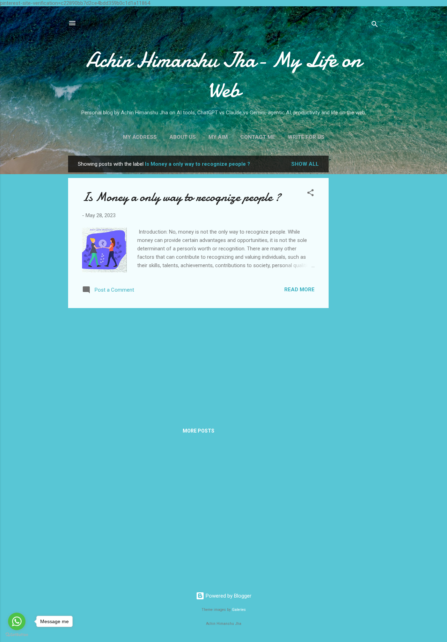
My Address (140, 137)
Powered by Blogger (227, 596)
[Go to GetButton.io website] (17, 635)
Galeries (239, 609)
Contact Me (257, 137)
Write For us (306, 137)
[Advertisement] (356, 260)
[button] (310, 193)
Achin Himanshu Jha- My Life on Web (223, 75)
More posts (198, 431)
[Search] (375, 25)
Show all (305, 164)
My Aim (218, 137)
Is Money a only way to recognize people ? (181, 197)
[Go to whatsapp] (16, 621)
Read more (299, 289)
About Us (182, 137)
